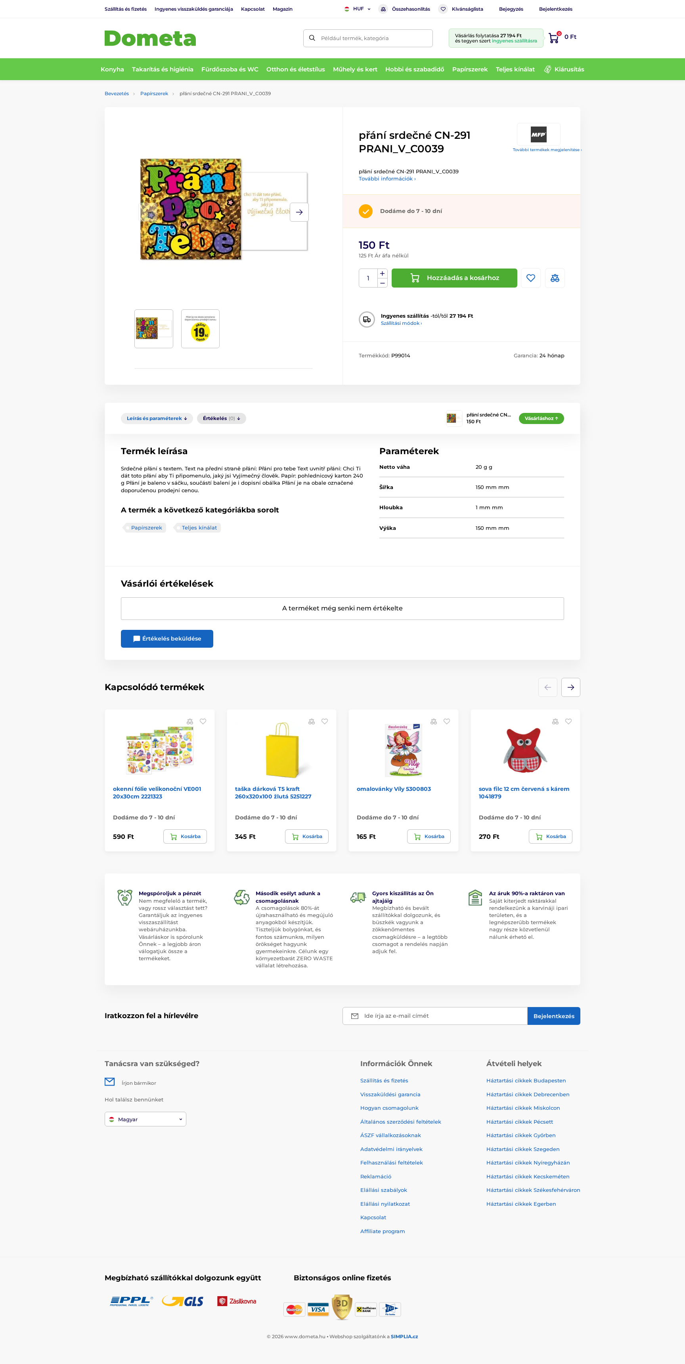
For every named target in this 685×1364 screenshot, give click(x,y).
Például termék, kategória (355, 38)
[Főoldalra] (150, 38)
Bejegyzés (511, 9)
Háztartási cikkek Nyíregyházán (528, 1162)
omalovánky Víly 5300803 (394, 788)
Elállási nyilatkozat (385, 1204)
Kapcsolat (253, 9)
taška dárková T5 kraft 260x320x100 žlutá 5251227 (273, 792)
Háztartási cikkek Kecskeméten (528, 1176)
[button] (299, 212)
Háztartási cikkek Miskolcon (523, 1108)
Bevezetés (117, 93)
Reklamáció (375, 1176)
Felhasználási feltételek (391, 1162)
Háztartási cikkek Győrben (521, 1135)
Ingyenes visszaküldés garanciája (194, 9)
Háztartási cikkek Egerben (521, 1204)
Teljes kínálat (199, 527)
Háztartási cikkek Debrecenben (528, 1094)
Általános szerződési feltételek (400, 1121)
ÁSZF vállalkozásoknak (390, 1135)
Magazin (283, 9)
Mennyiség (368, 278)
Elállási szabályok (383, 1190)
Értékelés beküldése (171, 638)
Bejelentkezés (555, 9)
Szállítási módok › (401, 323)
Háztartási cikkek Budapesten (526, 1080)
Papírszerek (154, 93)
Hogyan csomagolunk (389, 1108)
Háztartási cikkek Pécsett (519, 1121)
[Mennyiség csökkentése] (382, 283)
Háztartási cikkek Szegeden (523, 1149)
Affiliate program (382, 1231)
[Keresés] (312, 38)
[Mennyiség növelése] (382, 273)
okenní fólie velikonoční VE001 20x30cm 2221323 (157, 792)
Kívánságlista (467, 9)
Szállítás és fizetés (126, 9)
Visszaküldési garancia (390, 1094)
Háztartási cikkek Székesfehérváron (533, 1190)
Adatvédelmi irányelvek (391, 1149)
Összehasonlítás (411, 9)
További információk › (387, 178)
